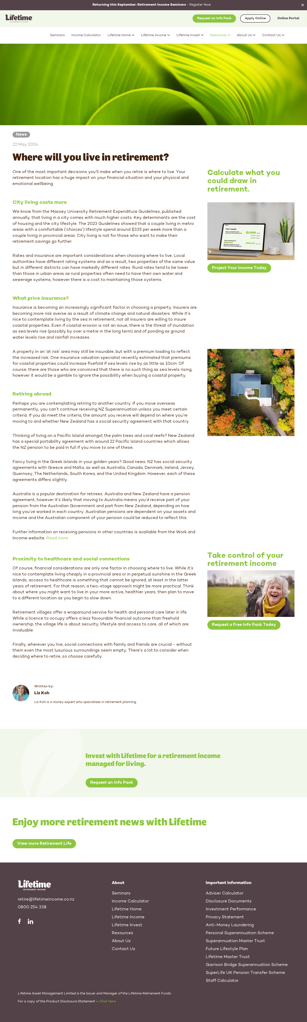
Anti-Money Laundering (230, 925)
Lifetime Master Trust (228, 957)
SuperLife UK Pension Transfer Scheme (245, 973)
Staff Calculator (222, 981)
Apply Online (255, 18)
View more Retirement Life (44, 844)
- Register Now (152, 4)
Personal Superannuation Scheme (240, 933)
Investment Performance (231, 909)
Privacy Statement (225, 917)
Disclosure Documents (229, 901)
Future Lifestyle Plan (227, 949)
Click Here (107, 1001)
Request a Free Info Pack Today (244, 625)
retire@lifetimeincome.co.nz (46, 899)
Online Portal (288, 18)
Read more (57, 538)
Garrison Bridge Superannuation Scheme (247, 965)
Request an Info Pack (214, 18)
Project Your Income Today (239, 268)
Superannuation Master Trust (235, 941)
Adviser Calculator (224, 893)
